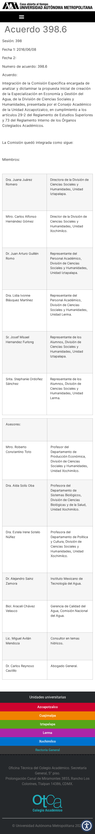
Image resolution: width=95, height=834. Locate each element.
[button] (21, 17)
